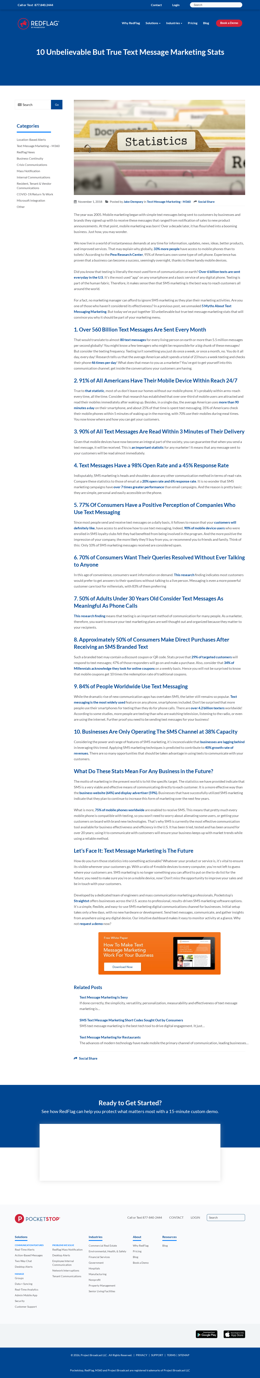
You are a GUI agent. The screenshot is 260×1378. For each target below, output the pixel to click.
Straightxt (81, 901)
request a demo (91, 924)
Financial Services (99, 1257)
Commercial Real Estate (103, 1245)
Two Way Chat (23, 1261)
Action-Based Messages (29, 1255)
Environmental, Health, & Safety (107, 1251)
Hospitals (94, 1268)
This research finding (89, 616)
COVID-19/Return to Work (35, 194)
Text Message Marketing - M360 (169, 201)
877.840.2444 (43, 5)
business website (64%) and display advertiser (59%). (118, 793)
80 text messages (133, 340)
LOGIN (195, 1217)
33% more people (167, 249)
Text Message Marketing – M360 (38, 146)
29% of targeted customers (211, 657)
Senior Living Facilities (102, 1291)
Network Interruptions (65, 1270)
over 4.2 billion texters (208, 708)
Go (57, 104)
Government (96, 1262)
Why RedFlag (131, 23)
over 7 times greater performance (138, 487)
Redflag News (26, 152)
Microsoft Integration (31, 200)
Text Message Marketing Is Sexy (104, 997)
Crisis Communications (32, 164)
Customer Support (26, 1306)
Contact (156, 5)
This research (184, 575)
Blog (206, 23)
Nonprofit (94, 1279)
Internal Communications (33, 177)
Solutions (152, 23)
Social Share (206, 201)
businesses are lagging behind (222, 742)
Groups (19, 1278)
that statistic (94, 391)
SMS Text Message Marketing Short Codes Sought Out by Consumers (131, 1020)
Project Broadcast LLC (94, 1355)
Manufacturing (97, 1274)
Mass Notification (28, 171)
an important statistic (148, 447)
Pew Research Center (126, 254)
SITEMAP (183, 1355)
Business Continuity (30, 158)
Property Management (102, 1285)
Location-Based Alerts (31, 139)
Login (175, 5)
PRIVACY (141, 1355)
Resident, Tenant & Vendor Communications (34, 186)
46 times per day (104, 362)
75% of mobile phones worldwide (119, 810)
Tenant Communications (66, 1276)
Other (21, 206)
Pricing (192, 23)
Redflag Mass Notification (67, 1249)
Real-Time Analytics (26, 1289)
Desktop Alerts (24, 1266)
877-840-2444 (152, 1217)
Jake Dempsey (133, 201)
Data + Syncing (23, 1283)
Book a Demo (229, 23)
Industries (173, 23)
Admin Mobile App (26, 1295)
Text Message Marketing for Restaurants (110, 1037)
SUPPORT (157, 1355)
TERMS (171, 1355)
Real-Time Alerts (24, 1249)
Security (20, 1300)
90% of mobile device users (204, 528)
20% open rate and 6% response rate (169, 481)
